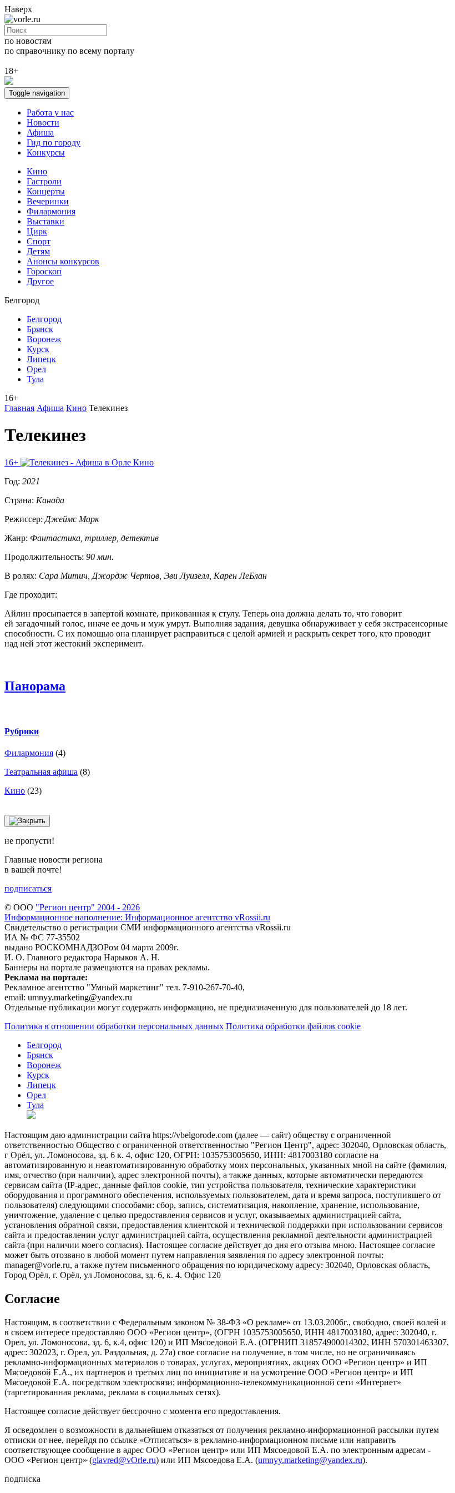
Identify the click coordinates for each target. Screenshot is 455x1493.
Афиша (40, 132)
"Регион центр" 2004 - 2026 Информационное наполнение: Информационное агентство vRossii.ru (137, 912)
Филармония (51, 211)
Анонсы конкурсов (63, 261)
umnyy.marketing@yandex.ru (310, 1460)
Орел (36, 369)
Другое (40, 281)
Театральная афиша (41, 771)
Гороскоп (44, 271)
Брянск (40, 329)
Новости (43, 122)
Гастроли (44, 181)
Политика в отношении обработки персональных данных (114, 1026)
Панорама (34, 686)
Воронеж (44, 339)
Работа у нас (50, 112)
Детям (38, 251)
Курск (38, 349)
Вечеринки (48, 201)
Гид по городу (53, 142)
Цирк (37, 231)
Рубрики (21, 731)
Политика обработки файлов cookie (293, 1026)
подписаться (28, 888)
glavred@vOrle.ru (124, 1460)
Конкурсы (46, 152)
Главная (19, 408)
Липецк (41, 359)
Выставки (45, 221)
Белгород (44, 319)
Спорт (38, 241)
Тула (35, 379)
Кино (37, 171)
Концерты (46, 191)
